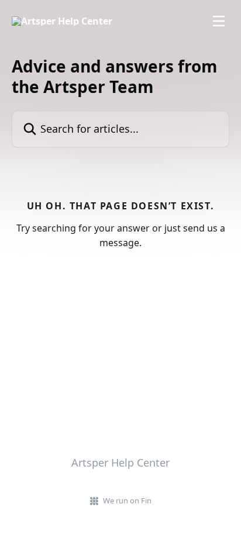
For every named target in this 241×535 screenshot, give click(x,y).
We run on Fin (127, 500)
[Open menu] (218, 21)
